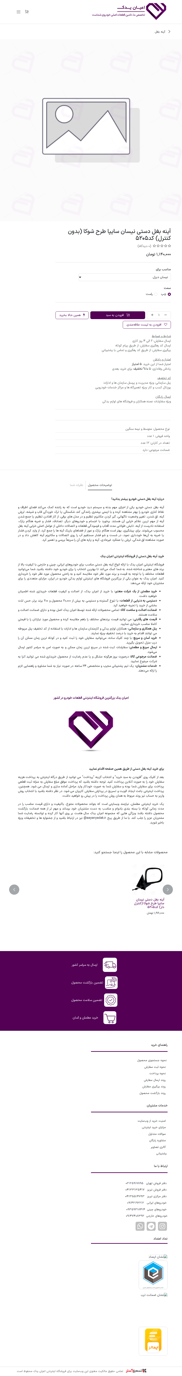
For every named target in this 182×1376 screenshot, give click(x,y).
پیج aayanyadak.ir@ (98, 818)
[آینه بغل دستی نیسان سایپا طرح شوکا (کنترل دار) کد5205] (147, 879)
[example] (151, 1226)
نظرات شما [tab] (76, 485)
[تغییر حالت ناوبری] (18, 12)
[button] (165, 889)
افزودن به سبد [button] (115, 315)
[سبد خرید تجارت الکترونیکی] (27, 12)
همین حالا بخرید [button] (70, 315)
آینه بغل (160, 32)
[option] (91, 889)
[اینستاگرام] (162, 1226)
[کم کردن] (166, 315)
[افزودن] (151, 315)
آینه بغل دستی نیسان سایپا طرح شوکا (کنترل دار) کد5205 (149, 903)
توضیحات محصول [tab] (100, 485)
